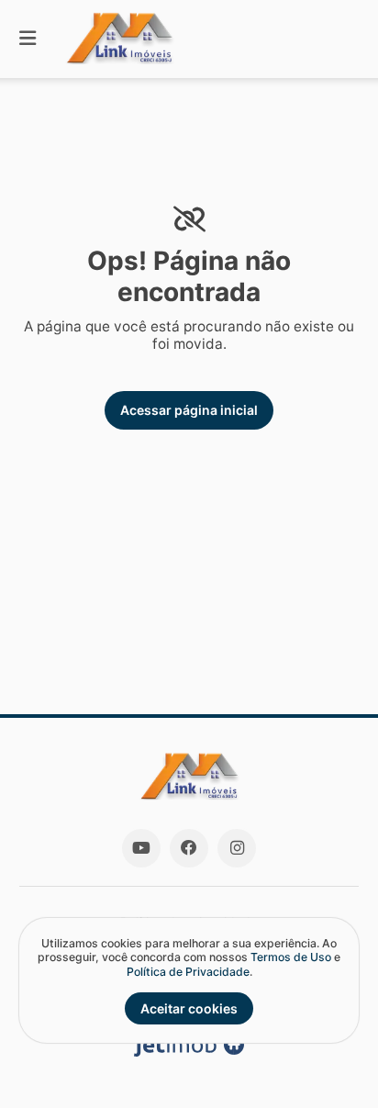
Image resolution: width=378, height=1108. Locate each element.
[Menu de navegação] (27, 39)
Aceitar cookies (189, 1008)
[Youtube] (141, 848)
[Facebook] (189, 848)
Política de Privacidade (188, 972)
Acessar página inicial (189, 410)
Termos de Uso (290, 957)
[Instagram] (236, 848)
